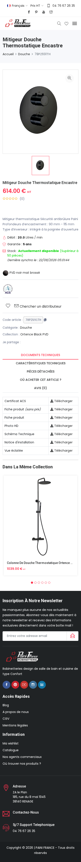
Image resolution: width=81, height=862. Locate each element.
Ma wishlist (11, 743)
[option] (40, 165)
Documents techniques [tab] (40, 355)
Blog (6, 705)
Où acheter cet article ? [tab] (40, 380)
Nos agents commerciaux (22, 757)
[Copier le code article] (45, 319)
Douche (24, 54)
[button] (32, 582)
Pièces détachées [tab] (40, 371)
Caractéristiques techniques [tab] (40, 363)
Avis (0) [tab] (40, 388)
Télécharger (63, 401)
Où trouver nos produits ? (22, 763)
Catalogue (11, 750)
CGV (6, 718)
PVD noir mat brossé (24, 272)
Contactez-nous (26, 812)
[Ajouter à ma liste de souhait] (8, 306)
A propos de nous (16, 712)
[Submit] (72, 636)
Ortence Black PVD (34, 334)
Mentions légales (15, 725)
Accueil (8, 54)
